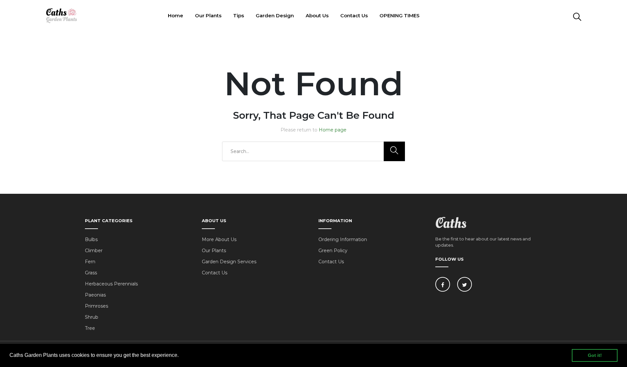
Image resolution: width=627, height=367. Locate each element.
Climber (94, 250)
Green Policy (332, 250)
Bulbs (91, 239)
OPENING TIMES (399, 15)
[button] (181, 356)
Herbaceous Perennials (111, 284)
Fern (90, 262)
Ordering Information (342, 239)
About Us (317, 15)
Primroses (96, 306)
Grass (91, 273)
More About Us (219, 239)
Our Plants (208, 15)
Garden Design (275, 15)
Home (175, 15)
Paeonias (95, 295)
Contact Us (354, 15)
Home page (332, 130)
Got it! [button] (595, 355)
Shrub (91, 317)
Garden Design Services (229, 262)
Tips (238, 15)
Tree (90, 328)
